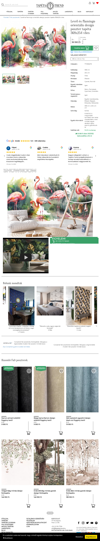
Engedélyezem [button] (91, 537)
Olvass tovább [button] (42, 164)
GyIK (28, 526)
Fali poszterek (14, 17)
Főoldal (6, 17)
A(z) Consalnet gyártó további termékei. (16, 347)
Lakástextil (6, 528)
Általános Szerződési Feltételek (35, 520)
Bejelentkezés (7, 532)
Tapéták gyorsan (8, 522)
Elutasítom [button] (79, 537)
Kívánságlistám (32, 524)
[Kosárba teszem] (28, 433)
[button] (95, 155)
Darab (84, 39)
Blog (3, 530)
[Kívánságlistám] (97, 3)
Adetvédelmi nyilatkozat (36, 522)
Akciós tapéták (7, 526)
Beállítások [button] (8, 538)
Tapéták (4, 521)
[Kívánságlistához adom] (96, 48)
